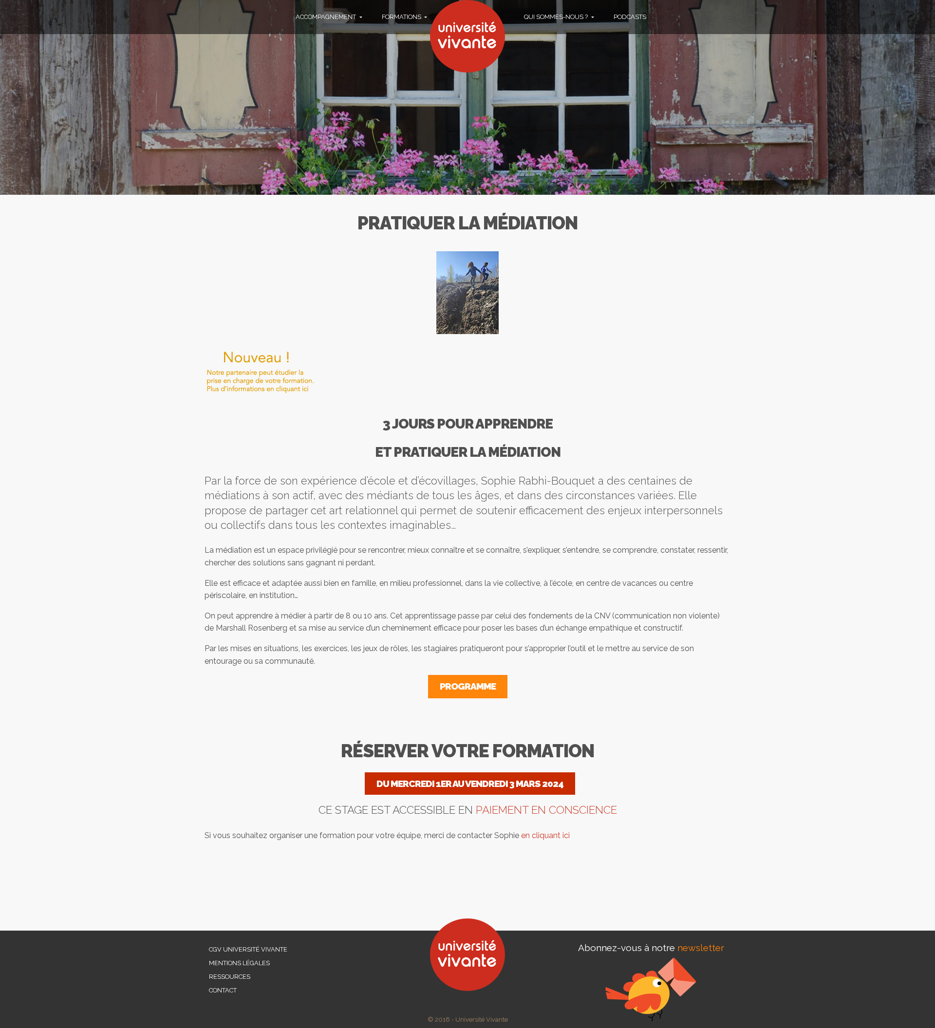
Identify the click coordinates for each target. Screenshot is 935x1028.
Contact (223, 990)
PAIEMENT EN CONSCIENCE (546, 810)
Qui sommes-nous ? (556, 16)
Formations (402, 16)
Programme (468, 686)
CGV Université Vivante (248, 949)
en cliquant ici (545, 835)
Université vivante (467, 36)
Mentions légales (239, 963)
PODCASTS (630, 16)
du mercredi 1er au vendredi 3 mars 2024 (469, 783)
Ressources (229, 976)
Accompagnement (326, 16)
